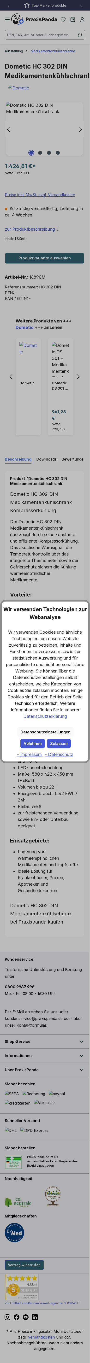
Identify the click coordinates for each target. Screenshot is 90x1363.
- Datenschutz (59, 754)
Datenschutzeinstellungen (45, 732)
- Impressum (30, 754)
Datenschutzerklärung (45, 716)
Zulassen (59, 743)
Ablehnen (33, 743)
